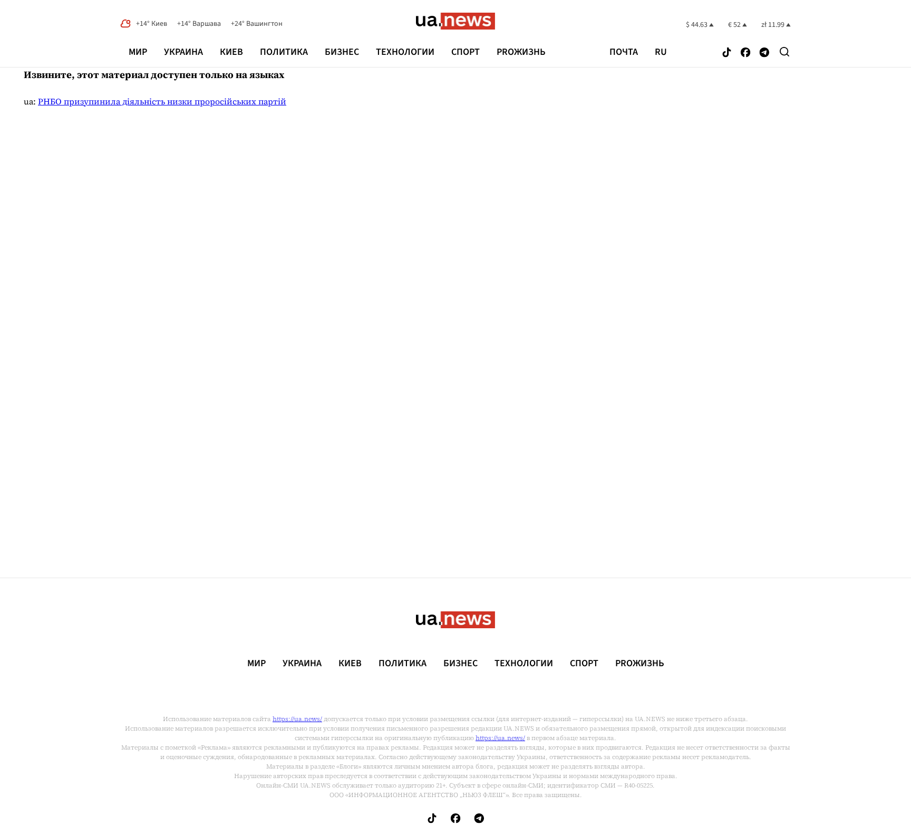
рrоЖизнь (521, 52)
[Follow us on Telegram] (764, 53)
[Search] (784, 51)
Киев (231, 52)
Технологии (405, 52)
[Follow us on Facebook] (745, 53)
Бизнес (342, 52)
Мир (138, 52)
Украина (183, 52)
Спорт (465, 52)
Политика (284, 52)
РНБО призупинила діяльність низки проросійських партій (162, 101)
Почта (623, 52)
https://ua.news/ (297, 719)
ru (661, 52)
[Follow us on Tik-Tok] (727, 53)
